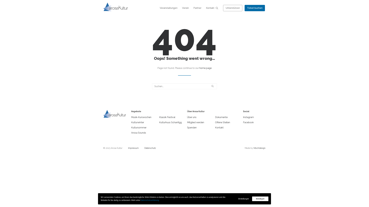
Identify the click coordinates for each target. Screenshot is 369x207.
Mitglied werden (195, 122)
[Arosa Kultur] (115, 7)
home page (205, 68)
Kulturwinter (137, 122)
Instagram (248, 117)
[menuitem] (168, 8)
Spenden (192, 127)
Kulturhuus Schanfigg (170, 122)
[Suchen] (184, 86)
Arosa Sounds (138, 132)
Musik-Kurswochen (141, 117)
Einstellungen (243, 199)
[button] (218, 8)
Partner (197, 8)
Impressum (133, 148)
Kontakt (210, 8)
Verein (185, 8)
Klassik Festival (167, 117)
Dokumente (221, 117)
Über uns (191, 117)
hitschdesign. (260, 148)
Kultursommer (138, 127)
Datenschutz (150, 148)
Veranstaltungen (168, 8)
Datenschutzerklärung (150, 200)
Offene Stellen (222, 122)
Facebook (248, 122)
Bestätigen (260, 199)
